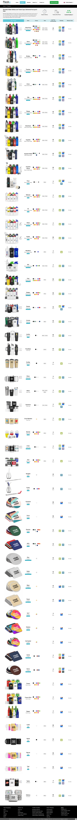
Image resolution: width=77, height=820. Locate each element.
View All (48, 817)
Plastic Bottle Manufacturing (38, 815)
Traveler (5, 814)
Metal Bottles (49, 809)
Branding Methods (36, 809)
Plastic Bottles (50, 811)
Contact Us (42, 2)
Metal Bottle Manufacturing (38, 814)
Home (17, 2)
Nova (4, 809)
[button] (68, 2)
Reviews (29, 2)
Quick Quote (54, 2)
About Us (35, 2)
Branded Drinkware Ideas (37, 811)
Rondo (4, 815)
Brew (4, 817)
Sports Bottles (50, 812)
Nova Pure (5, 811)
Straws (48, 815)
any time (46, 819)
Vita (4, 812)
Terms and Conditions (22, 814)
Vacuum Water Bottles (37, 812)
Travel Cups (49, 814)
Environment (20, 812)
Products (23, 2)
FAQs (19, 811)
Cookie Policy (20, 815)
